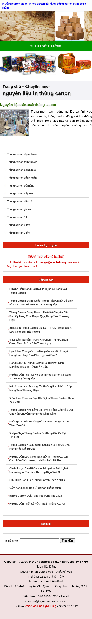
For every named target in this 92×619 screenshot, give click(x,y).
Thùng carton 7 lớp (18, 232)
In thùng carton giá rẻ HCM (46, 576)
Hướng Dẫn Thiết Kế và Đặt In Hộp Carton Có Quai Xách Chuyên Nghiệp (40, 376)
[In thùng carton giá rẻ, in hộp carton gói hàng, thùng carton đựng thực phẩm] (46, 26)
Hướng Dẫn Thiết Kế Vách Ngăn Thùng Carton (37, 503)
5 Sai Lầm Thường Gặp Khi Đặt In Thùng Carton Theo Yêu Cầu (41, 400)
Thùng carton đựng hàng (22, 154)
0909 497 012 (68, 606)
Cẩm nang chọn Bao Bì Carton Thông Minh (35, 487)
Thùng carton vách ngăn (22, 177)
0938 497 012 (34, 606)
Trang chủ (12, 86)
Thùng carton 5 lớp (18, 225)
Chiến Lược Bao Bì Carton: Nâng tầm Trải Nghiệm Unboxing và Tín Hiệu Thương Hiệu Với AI (39, 470)
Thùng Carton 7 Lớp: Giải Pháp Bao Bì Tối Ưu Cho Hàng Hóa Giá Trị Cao (39, 447)
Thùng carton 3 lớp (18, 217)
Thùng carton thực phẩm (22, 162)
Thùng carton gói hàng (20, 185)
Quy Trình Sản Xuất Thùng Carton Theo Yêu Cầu (38, 480)
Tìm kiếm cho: (11, 540)
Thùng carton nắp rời (20, 193)
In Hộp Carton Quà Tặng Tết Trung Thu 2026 (35, 495)
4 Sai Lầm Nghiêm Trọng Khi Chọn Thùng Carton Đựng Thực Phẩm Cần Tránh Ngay (38, 341)
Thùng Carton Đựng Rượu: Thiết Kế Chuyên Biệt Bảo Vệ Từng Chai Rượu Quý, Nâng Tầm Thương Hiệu (39, 316)
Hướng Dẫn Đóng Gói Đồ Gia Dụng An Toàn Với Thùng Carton (38, 291)
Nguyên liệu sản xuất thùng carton (28, 105)
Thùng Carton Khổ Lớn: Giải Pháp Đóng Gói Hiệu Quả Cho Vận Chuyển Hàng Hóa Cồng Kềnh (41, 411)
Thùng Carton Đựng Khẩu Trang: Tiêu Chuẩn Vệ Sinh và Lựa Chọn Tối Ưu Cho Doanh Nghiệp (41, 302)
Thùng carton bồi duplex (21, 169)
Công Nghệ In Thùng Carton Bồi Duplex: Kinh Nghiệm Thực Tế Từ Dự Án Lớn (36, 365)
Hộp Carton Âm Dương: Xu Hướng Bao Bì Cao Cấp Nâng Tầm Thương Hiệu (40, 388)
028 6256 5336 (48, 596)
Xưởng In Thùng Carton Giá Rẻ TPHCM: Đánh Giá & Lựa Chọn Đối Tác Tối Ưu (40, 330)
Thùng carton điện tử (20, 201)
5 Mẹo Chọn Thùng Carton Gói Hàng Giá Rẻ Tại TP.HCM (37, 435)
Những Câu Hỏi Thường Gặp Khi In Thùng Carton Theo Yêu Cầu (39, 423)
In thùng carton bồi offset (46, 581)
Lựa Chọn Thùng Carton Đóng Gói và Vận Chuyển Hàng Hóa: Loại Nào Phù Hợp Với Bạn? (39, 353)
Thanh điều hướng (45, 46)
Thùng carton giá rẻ (19, 209)
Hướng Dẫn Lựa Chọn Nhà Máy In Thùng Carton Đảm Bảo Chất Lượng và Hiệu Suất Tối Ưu (38, 458)
